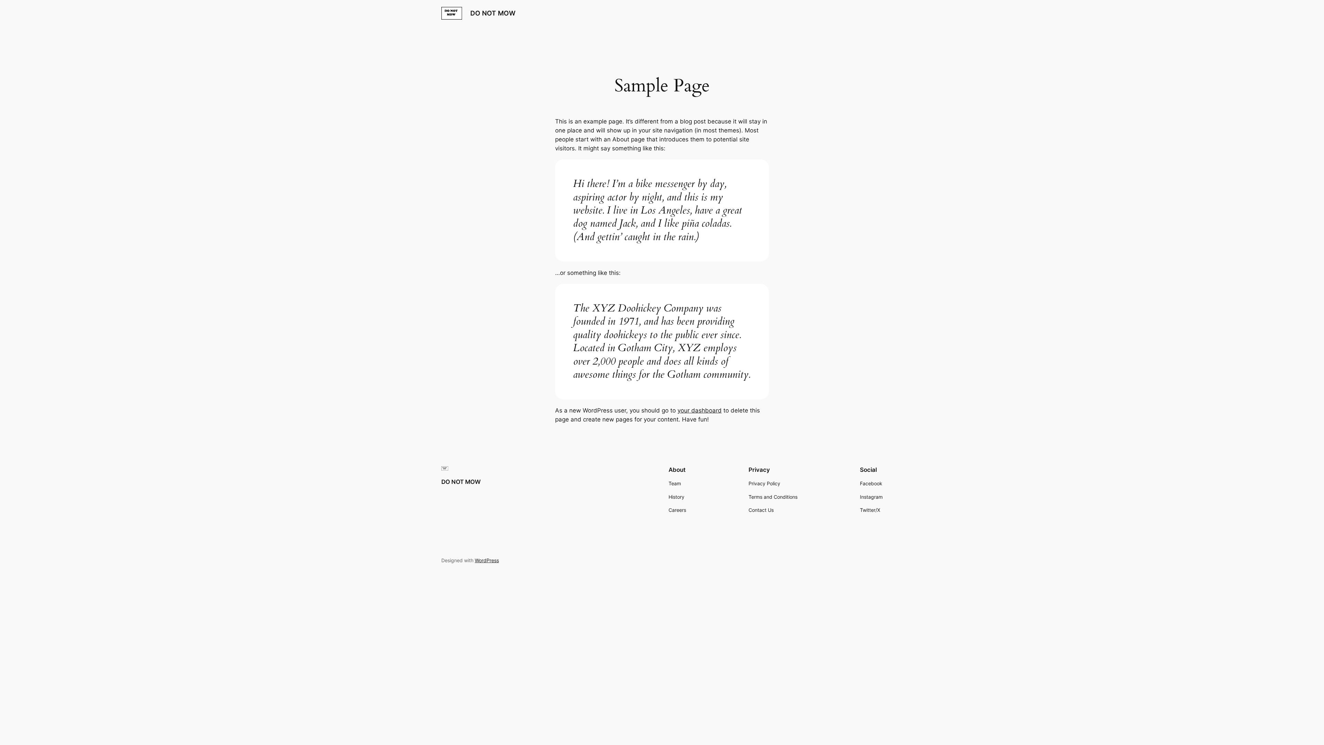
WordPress (487, 560)
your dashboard (700, 410)
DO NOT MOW (492, 13)
